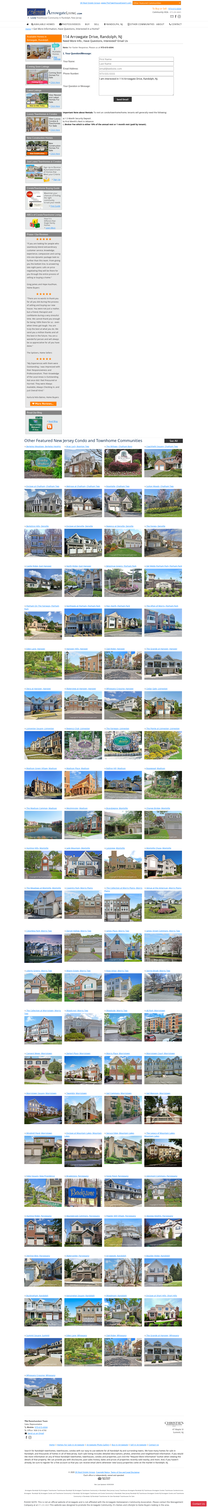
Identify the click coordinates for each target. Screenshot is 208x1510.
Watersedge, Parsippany (77, 1255)
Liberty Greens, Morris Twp (39, 970)
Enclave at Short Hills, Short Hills (161, 1295)
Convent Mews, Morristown (39, 1053)
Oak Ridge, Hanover (115, 648)
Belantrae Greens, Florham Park (121, 566)
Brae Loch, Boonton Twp (77, 446)
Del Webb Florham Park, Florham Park (164, 566)
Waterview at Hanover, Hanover (81, 688)
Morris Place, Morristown (118, 1053)
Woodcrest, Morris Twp (77, 1010)
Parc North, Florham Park (118, 606)
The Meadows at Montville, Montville (43, 888)
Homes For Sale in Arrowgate (70, 1444)
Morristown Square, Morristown (41, 1093)
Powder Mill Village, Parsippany (121, 1216)
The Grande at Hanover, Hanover (161, 648)
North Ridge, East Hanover (78, 566)
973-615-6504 (174, 8)
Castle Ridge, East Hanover (39, 566)
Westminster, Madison (77, 808)
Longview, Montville (115, 848)
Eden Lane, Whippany (76, 1335)
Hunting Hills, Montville (37, 848)
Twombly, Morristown (76, 1093)
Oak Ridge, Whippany (116, 1335)
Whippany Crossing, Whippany (40, 1375)
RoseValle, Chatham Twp (117, 486)
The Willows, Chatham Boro (119, 446)
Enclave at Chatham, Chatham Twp (42, 486)
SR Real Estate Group (90, 3)
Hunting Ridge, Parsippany (39, 1216)
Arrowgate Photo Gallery (98, 1444)
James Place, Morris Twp (117, 930)
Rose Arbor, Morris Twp (117, 970)
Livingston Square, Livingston (40, 728)
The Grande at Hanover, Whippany (162, 1335)
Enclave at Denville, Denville (79, 526)
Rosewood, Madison (155, 768)
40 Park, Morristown (155, 1010)
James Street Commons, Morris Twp (163, 930)
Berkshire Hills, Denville (37, 526)
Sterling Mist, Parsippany (38, 1255)
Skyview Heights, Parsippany (159, 1216)
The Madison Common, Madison (41, 808)
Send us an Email (36, 1433)
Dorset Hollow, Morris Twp (78, 930)
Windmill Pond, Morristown (39, 1133)
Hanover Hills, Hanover (77, 648)
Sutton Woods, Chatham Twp (160, 486)
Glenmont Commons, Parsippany (161, 1176)
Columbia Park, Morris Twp (39, 930)
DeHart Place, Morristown (78, 1053)
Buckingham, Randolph (37, 1295)
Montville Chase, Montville (158, 848)
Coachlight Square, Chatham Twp (162, 446)
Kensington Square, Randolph (80, 1295)
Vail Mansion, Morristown (158, 1093)
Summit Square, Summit (37, 1335)
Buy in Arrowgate (120, 1444)
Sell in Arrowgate (138, 1444)
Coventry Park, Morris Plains (79, 888)
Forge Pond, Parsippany (117, 1176)
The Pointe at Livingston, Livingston (163, 728)
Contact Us (154, 1444)
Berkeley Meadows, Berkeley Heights (43, 446)
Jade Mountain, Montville (78, 848)
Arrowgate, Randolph (116, 1255)
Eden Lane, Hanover (35, 648)
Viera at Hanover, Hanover (38, 688)
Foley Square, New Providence (40, 1176)
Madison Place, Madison (77, 768)
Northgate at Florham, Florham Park (83, 606)
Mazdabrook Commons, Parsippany (83, 1216)
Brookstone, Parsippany (77, 1176)
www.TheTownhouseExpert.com (116, 3)
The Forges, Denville (155, 526)
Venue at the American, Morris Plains (163, 888)
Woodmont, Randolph (116, 1295)
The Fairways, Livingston (117, 728)
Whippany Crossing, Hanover (120, 688)
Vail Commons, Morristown (119, 1093)
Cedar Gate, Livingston (157, 688)
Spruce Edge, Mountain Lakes (120, 1133)
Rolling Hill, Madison (116, 768)
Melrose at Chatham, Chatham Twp (83, 486)
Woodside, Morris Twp (116, 1010)
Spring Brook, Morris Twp (158, 970)
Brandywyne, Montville (117, 808)
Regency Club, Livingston (78, 728)
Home (28, 29)
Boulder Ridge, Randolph (158, 1255)
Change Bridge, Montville (158, 808)
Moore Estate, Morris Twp (78, 970)
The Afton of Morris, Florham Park (162, 606)
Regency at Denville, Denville (119, 526)
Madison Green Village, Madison (41, 768)
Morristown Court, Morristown (160, 1053)
